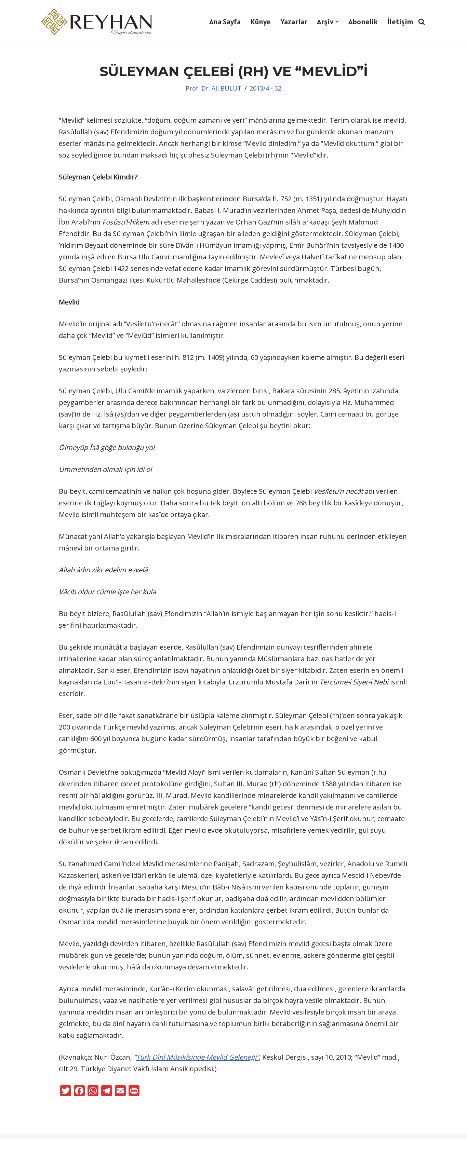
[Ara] (421, 21)
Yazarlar (293, 21)
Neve (13, 1148)
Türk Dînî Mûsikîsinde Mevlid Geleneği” (197, 1057)
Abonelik (363, 21)
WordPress (46, 1148)
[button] (337, 22)
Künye (260, 21)
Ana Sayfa (225, 21)
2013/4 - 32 (265, 88)
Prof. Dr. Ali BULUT (214, 88)
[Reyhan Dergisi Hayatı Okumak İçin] (98, 21)
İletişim (400, 21)
